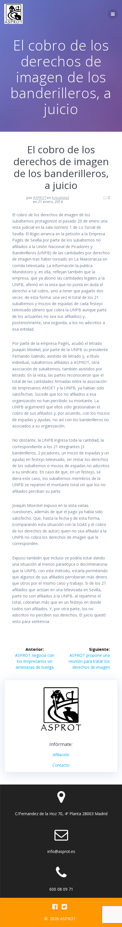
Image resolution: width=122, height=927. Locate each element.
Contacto (61, 765)
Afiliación (61, 754)
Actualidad (60, 197)
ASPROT (39, 197)
